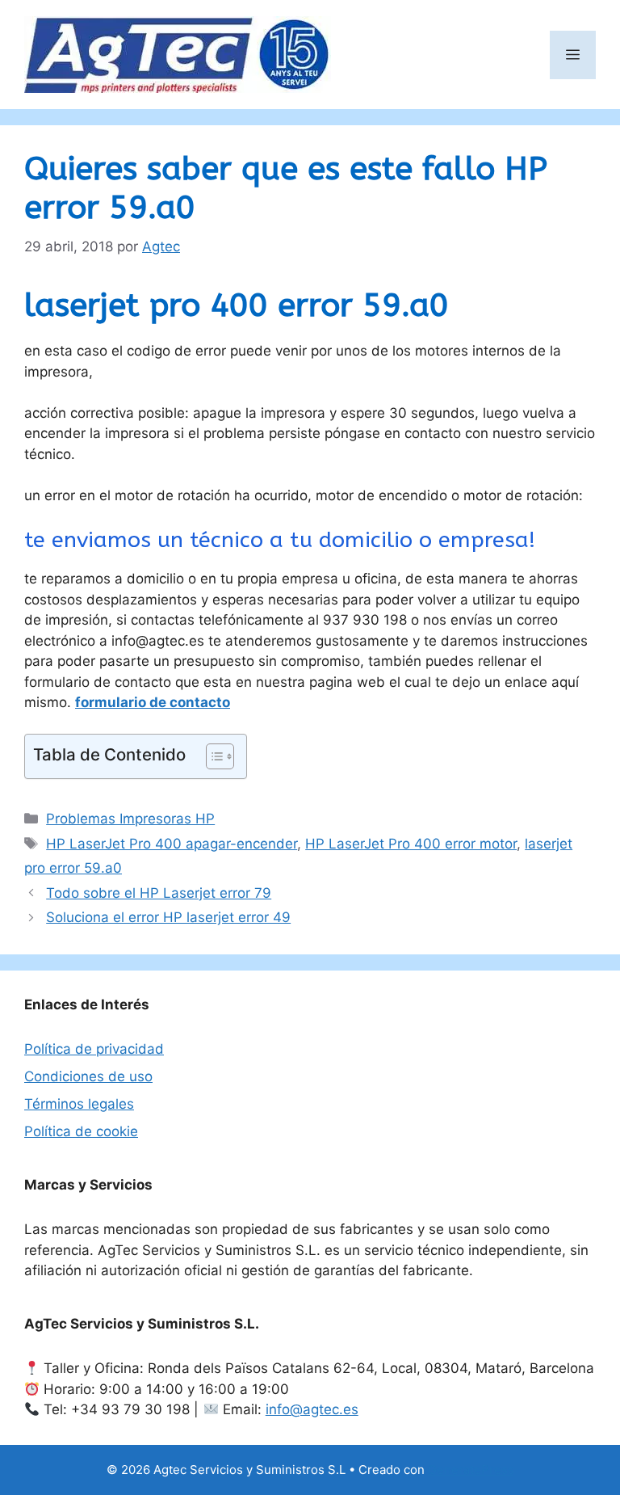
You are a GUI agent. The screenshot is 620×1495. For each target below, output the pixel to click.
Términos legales (79, 1104)
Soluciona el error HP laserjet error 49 (168, 917)
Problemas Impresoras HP (130, 819)
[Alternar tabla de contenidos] (212, 756)
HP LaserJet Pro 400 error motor (411, 844)
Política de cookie (81, 1131)
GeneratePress (471, 1469)
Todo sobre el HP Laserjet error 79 (158, 893)
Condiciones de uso (88, 1076)
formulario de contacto (152, 702)
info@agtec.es (312, 1409)
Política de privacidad (94, 1049)
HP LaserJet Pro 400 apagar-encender (171, 844)
